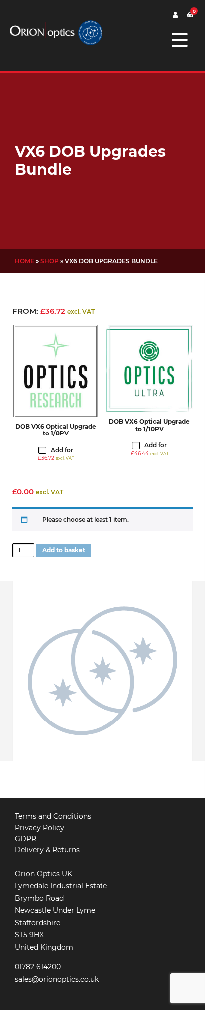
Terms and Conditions (53, 816)
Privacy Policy (39, 827)
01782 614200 (38, 966)
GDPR (25, 838)
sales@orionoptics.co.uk (57, 979)
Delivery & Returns (47, 849)
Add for (56, 454)
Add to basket (63, 550)
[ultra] (149, 368)
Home (24, 261)
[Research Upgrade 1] (55, 371)
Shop (49, 261)
